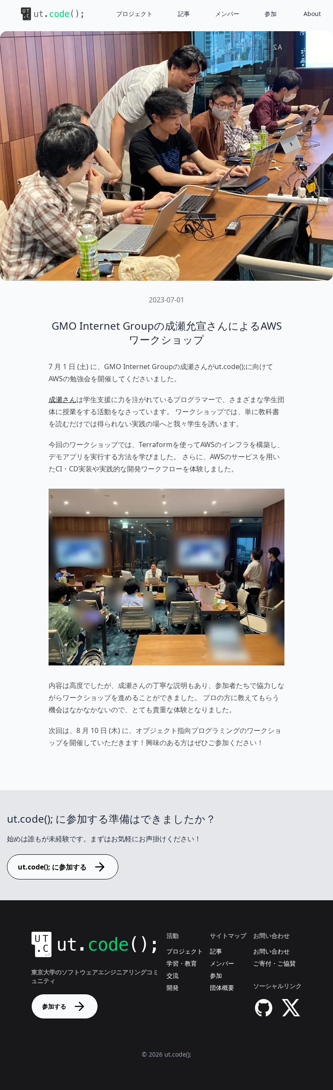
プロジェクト (134, 14)
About (312, 14)
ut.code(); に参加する (52, 867)
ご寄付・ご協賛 (274, 963)
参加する (54, 1006)
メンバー (227, 14)
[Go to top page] (45, 14)
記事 (184, 14)
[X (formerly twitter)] (291, 1007)
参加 (270, 14)
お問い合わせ (271, 951)
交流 (172, 975)
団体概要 (222, 987)
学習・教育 (181, 963)
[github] (263, 1007)
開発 (172, 987)
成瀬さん (62, 399)
